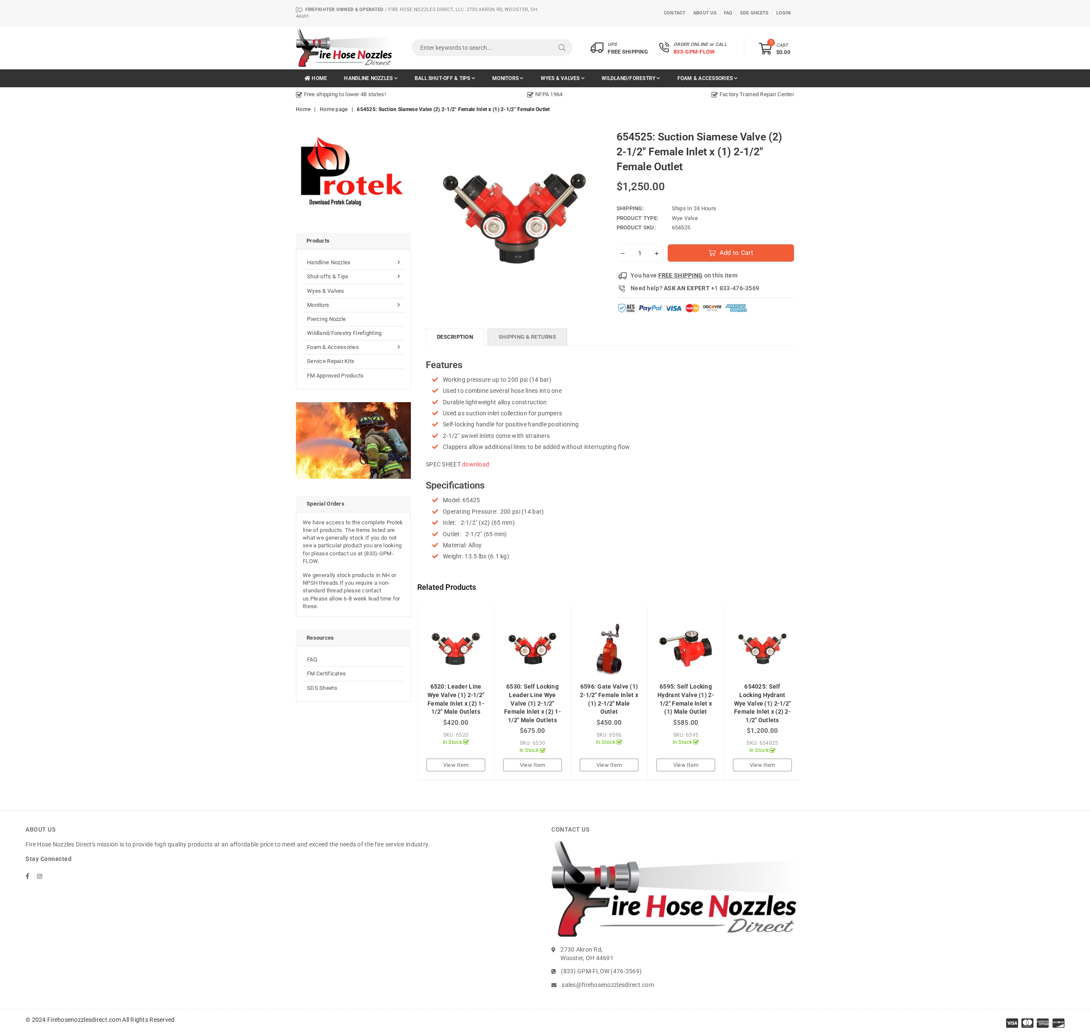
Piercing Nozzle (326, 319)
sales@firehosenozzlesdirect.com (608, 984)
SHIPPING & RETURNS (527, 337)
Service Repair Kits (330, 361)
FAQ (312, 659)
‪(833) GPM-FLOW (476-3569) (601, 971)
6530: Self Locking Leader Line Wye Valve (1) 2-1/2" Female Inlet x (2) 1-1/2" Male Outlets (532, 703)
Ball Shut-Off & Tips (443, 78)
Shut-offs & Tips (327, 276)
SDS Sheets (322, 688)
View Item (455, 765)
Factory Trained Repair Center (756, 94)
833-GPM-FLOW (694, 52)
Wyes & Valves (561, 78)
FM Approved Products (335, 375)
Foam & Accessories (705, 78)
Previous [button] (407, 693)
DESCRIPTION (455, 337)
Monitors (506, 78)
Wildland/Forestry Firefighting (344, 333)
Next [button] (810, 693)
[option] (379, 94)
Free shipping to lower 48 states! (344, 94)
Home (318, 78)
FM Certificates (326, 673)
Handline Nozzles (369, 78)
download (475, 464)
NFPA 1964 (548, 94)
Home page (334, 109)
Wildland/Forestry (629, 78)
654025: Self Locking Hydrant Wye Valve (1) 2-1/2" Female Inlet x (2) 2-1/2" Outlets (762, 703)
